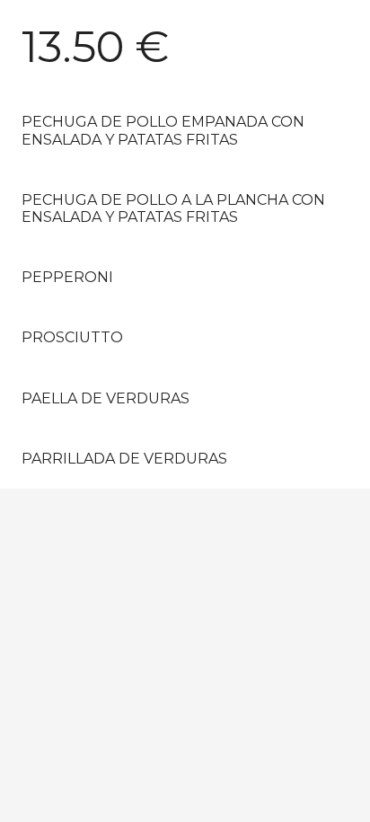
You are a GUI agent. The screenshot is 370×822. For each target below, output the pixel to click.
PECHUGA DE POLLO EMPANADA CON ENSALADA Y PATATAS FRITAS (163, 130)
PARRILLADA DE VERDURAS (124, 458)
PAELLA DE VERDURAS (105, 398)
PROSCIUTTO (72, 337)
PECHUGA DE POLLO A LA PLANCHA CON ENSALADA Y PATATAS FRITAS (173, 208)
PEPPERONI (67, 277)
